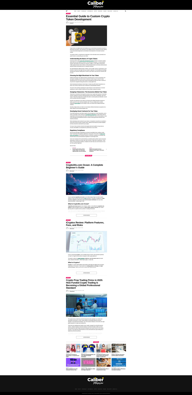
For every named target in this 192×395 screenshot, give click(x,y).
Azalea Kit (71, 23)
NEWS (75, 11)
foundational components (91, 114)
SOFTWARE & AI (90, 11)
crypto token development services (87, 60)
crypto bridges (77, 103)
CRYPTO (95, 11)
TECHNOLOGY (83, 11)
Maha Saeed (72, 171)
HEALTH (78, 11)
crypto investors (81, 258)
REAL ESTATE (110, 11)
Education (100, 11)
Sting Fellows (72, 291)
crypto (85, 198)
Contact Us (115, 11)
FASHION (104, 11)
